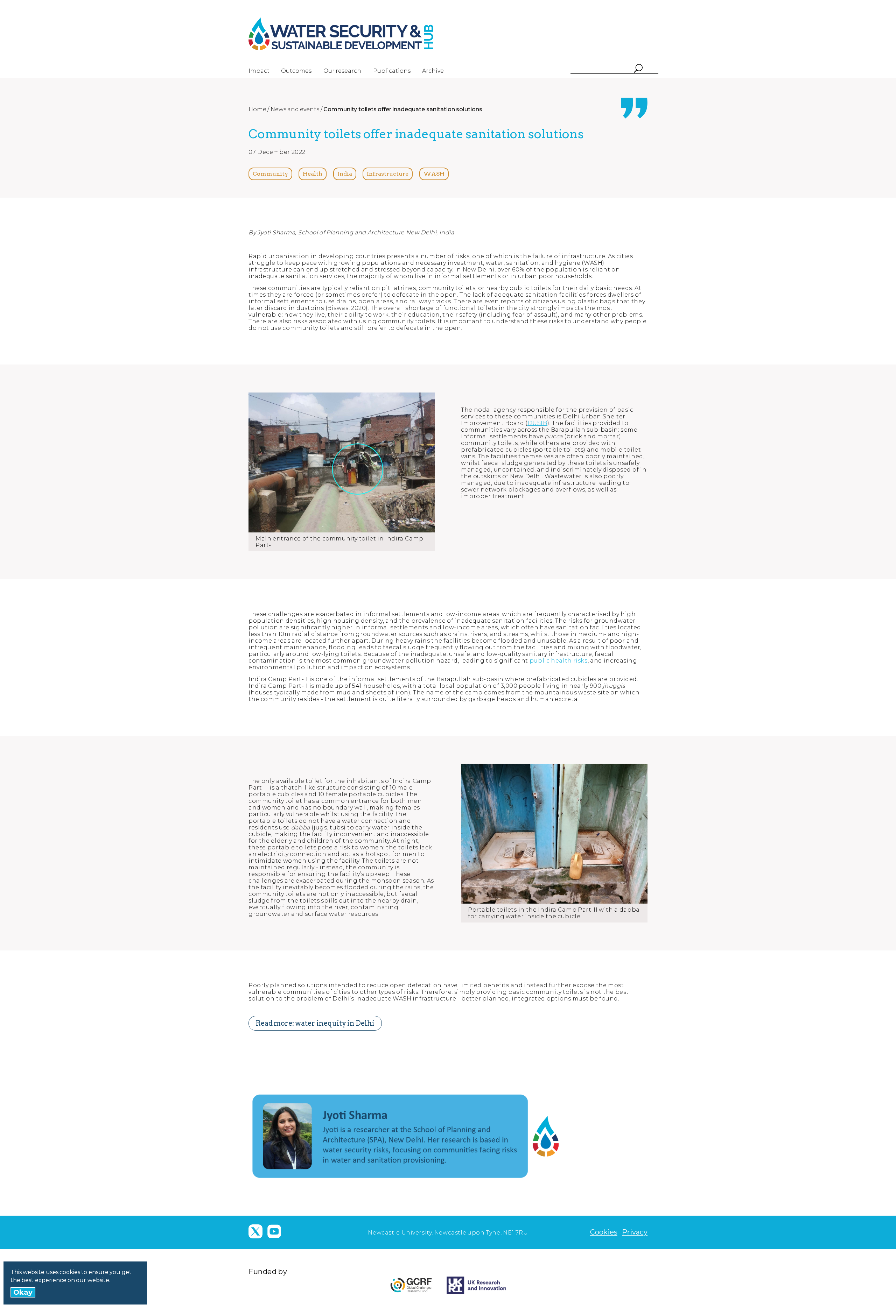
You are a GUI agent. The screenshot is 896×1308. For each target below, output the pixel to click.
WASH (434, 173)
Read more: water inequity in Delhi (315, 1023)
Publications (392, 71)
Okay (23, 1292)
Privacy (635, 1232)
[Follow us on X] (255, 1231)
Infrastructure (387, 173)
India (344, 173)
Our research (342, 71)
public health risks (559, 660)
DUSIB (537, 423)
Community (270, 173)
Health (312, 173)
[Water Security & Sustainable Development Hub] (353, 33)
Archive (433, 71)
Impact (259, 71)
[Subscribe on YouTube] (274, 1231)
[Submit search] (638, 69)
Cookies (603, 1232)
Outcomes (296, 71)
